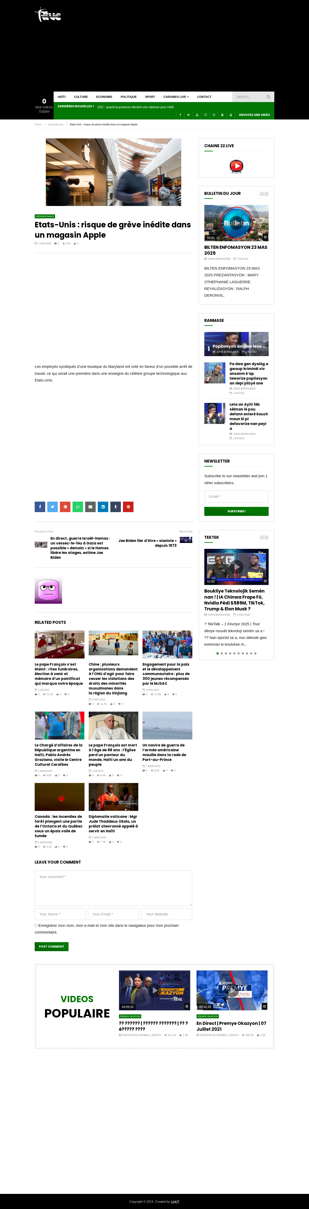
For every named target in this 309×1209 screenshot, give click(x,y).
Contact (204, 96)
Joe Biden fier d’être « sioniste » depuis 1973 (147, 543)
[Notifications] (222, 115)
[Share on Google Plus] (65, 507)
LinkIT (175, 1201)
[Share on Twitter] (52, 507)
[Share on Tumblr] (115, 507)
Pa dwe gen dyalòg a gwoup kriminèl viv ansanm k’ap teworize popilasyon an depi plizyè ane (249, 373)
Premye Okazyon (130, 1016)
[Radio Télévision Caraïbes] (48, 14)
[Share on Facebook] (40, 507)
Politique (129, 96)
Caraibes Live (175, 96)
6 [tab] (239, 653)
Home (38, 124)
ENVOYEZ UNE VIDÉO (254, 115)
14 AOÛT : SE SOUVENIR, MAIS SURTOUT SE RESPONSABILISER (139, 107)
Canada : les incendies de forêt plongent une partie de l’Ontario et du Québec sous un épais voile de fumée (59, 826)
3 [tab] (226, 653)
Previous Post (44, 531)
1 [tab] (218, 653)
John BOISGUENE (219, 258)
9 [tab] (251, 653)
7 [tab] (243, 653)
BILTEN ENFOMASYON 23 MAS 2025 (235, 250)
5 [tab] (234, 653)
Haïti (62, 96)
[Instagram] (205, 115)
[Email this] (90, 507)
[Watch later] (214, 115)
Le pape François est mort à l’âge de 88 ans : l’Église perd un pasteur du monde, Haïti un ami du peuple (113, 755)
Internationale (56, 124)
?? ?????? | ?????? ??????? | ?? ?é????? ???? (153, 1026)
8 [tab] (247, 653)
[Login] (230, 115)
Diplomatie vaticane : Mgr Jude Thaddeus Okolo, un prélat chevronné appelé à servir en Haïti (113, 824)
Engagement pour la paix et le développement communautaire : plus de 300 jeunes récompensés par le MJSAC (166, 674)
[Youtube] (197, 115)
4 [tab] (230, 653)
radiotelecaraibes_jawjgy (142, 1035)
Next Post (186, 531)
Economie (104, 96)
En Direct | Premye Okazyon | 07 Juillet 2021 (231, 1026)
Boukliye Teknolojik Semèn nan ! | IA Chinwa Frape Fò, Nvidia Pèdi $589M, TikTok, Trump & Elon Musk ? (234, 600)
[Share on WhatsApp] (78, 507)
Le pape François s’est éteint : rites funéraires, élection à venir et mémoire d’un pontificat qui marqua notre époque (59, 674)
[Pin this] (128, 507)
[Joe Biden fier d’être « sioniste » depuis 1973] (186, 543)
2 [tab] (222, 653)
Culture (81, 96)
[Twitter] (188, 115)
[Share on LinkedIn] (103, 507)
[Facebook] (180, 115)
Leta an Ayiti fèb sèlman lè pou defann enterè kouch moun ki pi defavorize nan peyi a (249, 416)
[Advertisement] (197, 46)
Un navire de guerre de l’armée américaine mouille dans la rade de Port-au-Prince (164, 752)
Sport (150, 96)
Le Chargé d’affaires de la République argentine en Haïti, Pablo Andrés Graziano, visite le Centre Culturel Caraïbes (58, 755)
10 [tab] (255, 653)
